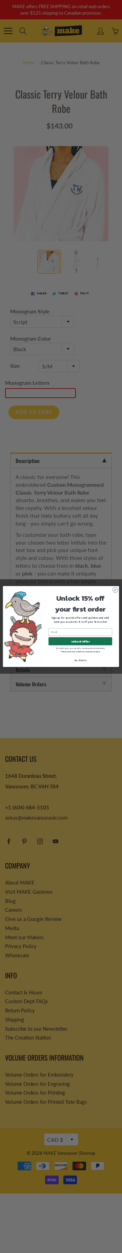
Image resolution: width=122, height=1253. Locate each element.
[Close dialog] (115, 590)
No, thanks (80, 660)
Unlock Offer (80, 641)
